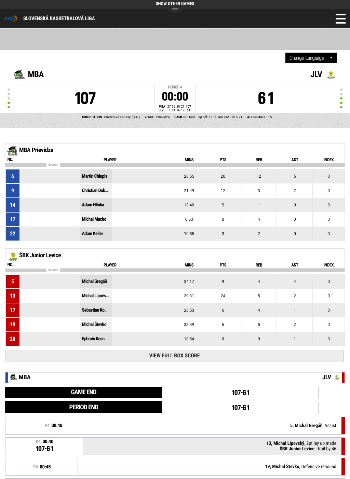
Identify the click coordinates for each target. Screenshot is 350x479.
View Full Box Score (174, 355)
